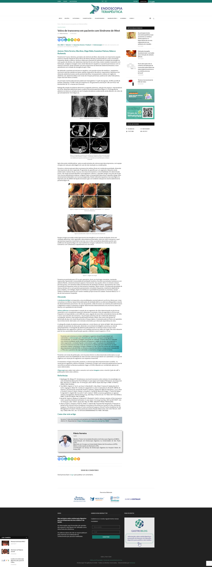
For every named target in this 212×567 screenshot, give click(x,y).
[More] (78, 39)
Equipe (65, 1)
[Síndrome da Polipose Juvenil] (5, 551)
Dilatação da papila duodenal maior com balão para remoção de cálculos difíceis (146, 53)
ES (105, 1)
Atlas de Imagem (99, 18)
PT (102, 1)
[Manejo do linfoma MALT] (5, 543)
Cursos (131, 18)
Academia (123, 18)
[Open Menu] (150, 18)
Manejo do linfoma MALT (18, 541)
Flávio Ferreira (64, 33)
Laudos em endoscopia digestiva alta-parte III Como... (17, 560)
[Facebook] (59, 39)
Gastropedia (73, 1)
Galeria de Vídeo (112, 18)
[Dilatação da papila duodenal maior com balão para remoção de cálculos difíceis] (131, 53)
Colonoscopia (97, 45)
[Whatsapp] (68, 39)
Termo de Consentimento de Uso (113, 560)
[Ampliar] (106, 97)
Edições (67, 18)
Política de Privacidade (96, 560)
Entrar (135, 1)
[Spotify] (153, 1)
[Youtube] (152, 1)
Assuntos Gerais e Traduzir (82, 45)
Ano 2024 (61, 45)
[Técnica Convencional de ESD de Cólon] (131, 82)
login (72, 475)
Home (59, 24)
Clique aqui (61, 370)
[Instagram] (150, 1)
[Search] (153, 19)
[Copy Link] (75, 39)
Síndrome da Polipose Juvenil (17, 550)
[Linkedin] (65, 39)
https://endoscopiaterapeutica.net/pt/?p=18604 (93, 421)
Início (60, 18)
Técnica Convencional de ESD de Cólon (145, 81)
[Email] (72, 39)
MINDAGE (132, 563)
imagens (96, 370)
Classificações (87, 18)
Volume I (68, 45)
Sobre (59, 1)
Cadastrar (143, 1)
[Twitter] (62, 39)
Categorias (76, 18)
